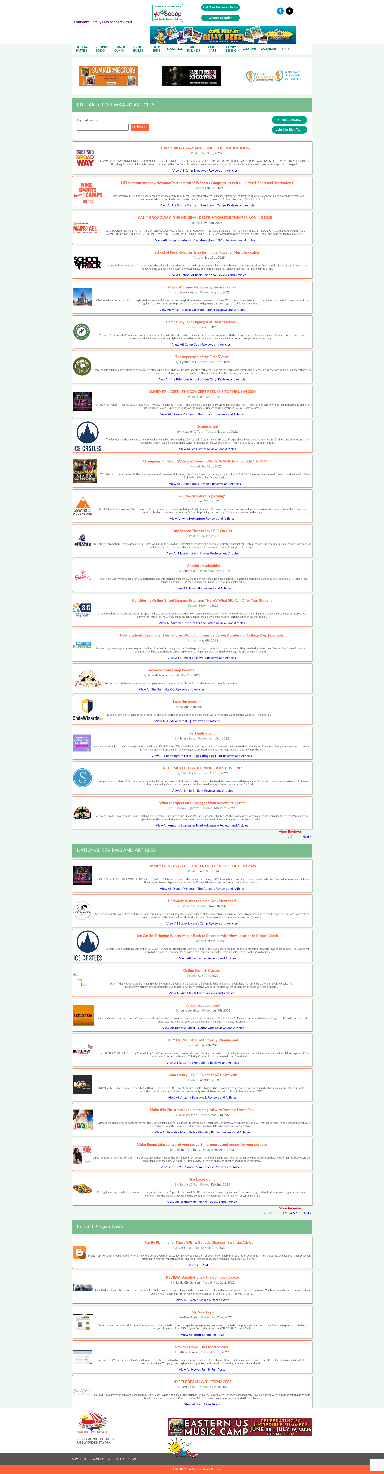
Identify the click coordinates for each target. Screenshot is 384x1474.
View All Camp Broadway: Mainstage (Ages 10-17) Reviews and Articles (205, 240)
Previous (271, 1213)
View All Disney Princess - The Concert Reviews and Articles (202, 414)
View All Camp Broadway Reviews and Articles (205, 170)
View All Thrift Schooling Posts (202, 1334)
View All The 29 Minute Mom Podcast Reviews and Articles (202, 1167)
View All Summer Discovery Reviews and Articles (201, 657)
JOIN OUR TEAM (127, 1459)
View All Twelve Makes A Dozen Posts (202, 1300)
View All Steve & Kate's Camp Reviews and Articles (202, 923)
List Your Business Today (220, 7)
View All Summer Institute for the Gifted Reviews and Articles (202, 623)
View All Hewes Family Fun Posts (202, 1369)
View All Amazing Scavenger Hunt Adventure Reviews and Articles (202, 825)
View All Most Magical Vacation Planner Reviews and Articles (202, 309)
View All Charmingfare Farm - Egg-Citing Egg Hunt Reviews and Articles (202, 756)
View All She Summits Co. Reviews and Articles (172, 689)
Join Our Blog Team (289, 129)
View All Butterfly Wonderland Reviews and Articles (202, 1062)
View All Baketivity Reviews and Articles (203, 588)
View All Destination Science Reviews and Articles (202, 1202)
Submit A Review (289, 119)
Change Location (220, 17)
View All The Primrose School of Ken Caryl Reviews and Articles (202, 379)
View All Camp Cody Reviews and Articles (201, 344)
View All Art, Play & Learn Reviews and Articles (201, 993)
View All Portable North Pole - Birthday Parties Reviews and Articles (202, 1132)
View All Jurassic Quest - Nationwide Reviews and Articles (203, 1028)
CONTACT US (101, 1459)
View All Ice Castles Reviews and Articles (207, 449)
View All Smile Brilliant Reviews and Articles (202, 790)
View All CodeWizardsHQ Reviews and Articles (188, 721)
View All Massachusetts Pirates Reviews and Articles (202, 553)
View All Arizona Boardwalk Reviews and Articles (202, 1097)
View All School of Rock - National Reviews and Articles (207, 275)
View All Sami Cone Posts (202, 1404)
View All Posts (199, 1265)
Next (305, 836)
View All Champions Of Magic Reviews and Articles (205, 483)
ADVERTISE (79, 1459)
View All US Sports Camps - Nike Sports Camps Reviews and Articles (208, 205)
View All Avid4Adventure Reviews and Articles (202, 518)
